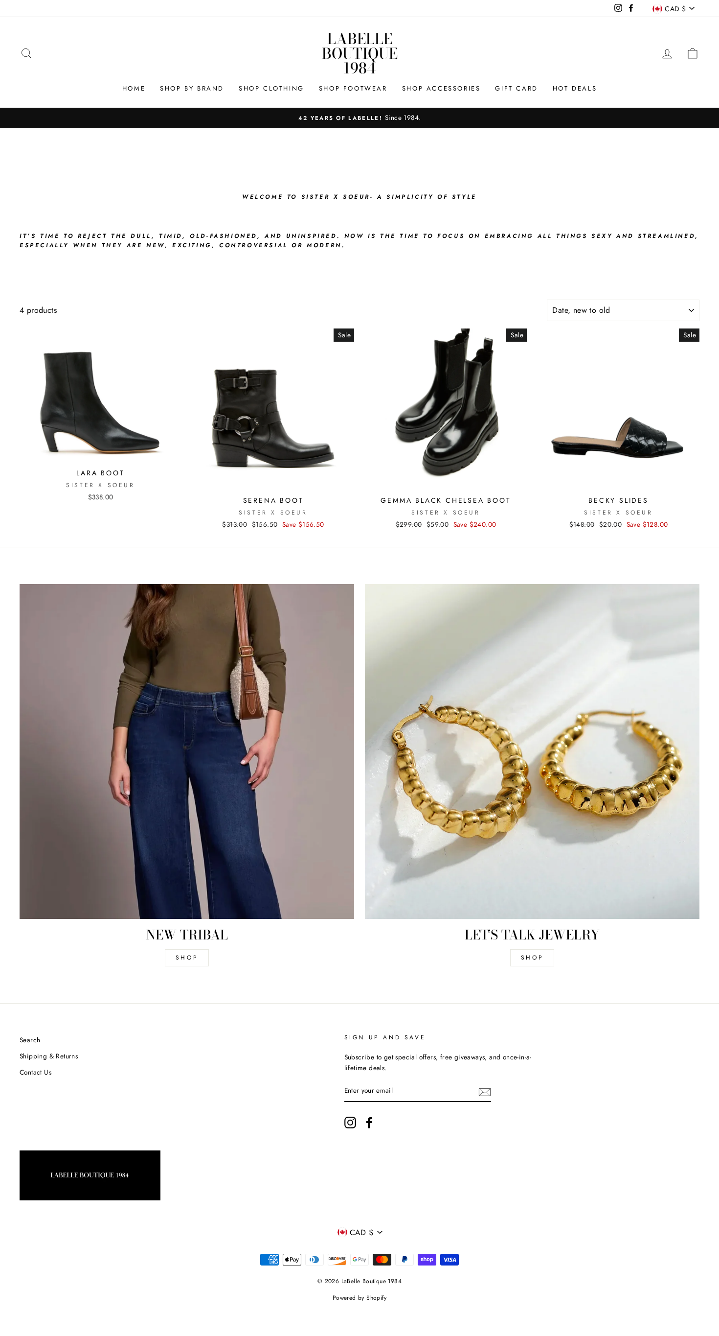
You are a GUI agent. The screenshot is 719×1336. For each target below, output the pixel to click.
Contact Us (35, 1072)
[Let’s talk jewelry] (532, 751)
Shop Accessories (441, 88)
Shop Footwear (353, 88)
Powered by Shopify (359, 1297)
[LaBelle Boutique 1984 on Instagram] (350, 1122)
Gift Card (516, 88)
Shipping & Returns (49, 1056)
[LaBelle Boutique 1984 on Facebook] (369, 1122)
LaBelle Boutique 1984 (360, 53)
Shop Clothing (271, 88)
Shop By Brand (192, 88)
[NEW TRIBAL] (187, 751)
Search (30, 1040)
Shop (187, 957)
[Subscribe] (484, 1091)
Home (133, 88)
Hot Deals (575, 88)
